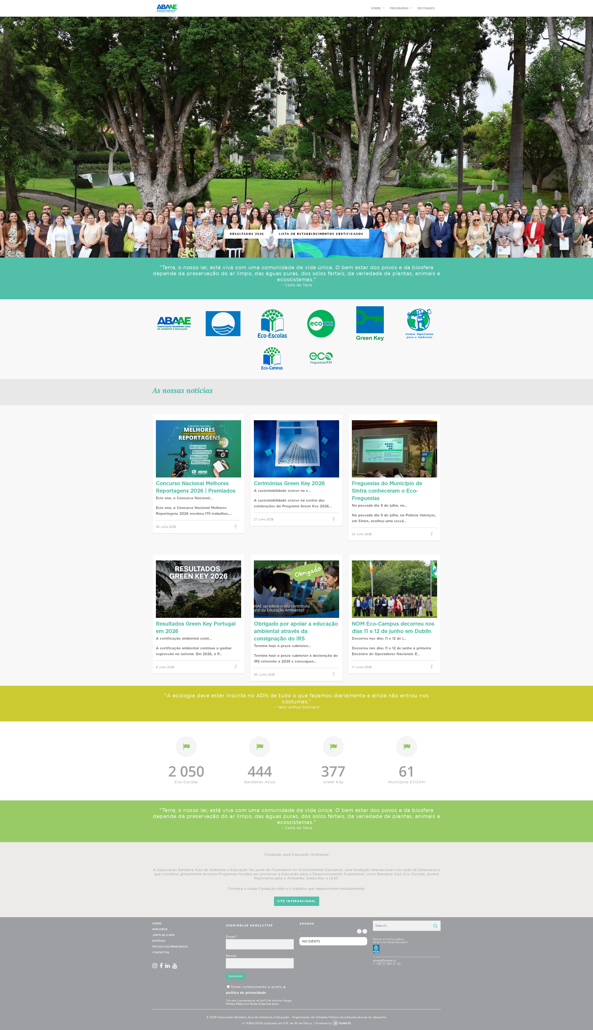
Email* (231, 937)
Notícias (158, 941)
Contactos (160, 952)
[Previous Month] (359, 931)
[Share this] (236, 526)
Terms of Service (260, 1004)
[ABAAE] (174, 323)
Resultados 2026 (247, 234)
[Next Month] (365, 931)
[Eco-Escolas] (272, 323)
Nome (231, 956)
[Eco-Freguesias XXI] (321, 358)
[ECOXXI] (321, 323)
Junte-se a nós (163, 935)
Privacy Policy (235, 1004)
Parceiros (159, 929)
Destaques (426, 8)
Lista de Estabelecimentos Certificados (321, 234)
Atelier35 (345, 1023)
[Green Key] (370, 323)
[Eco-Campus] (272, 358)
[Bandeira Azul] (223, 323)
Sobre (156, 923)
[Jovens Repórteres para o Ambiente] (419, 323)
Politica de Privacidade (170, 946)
